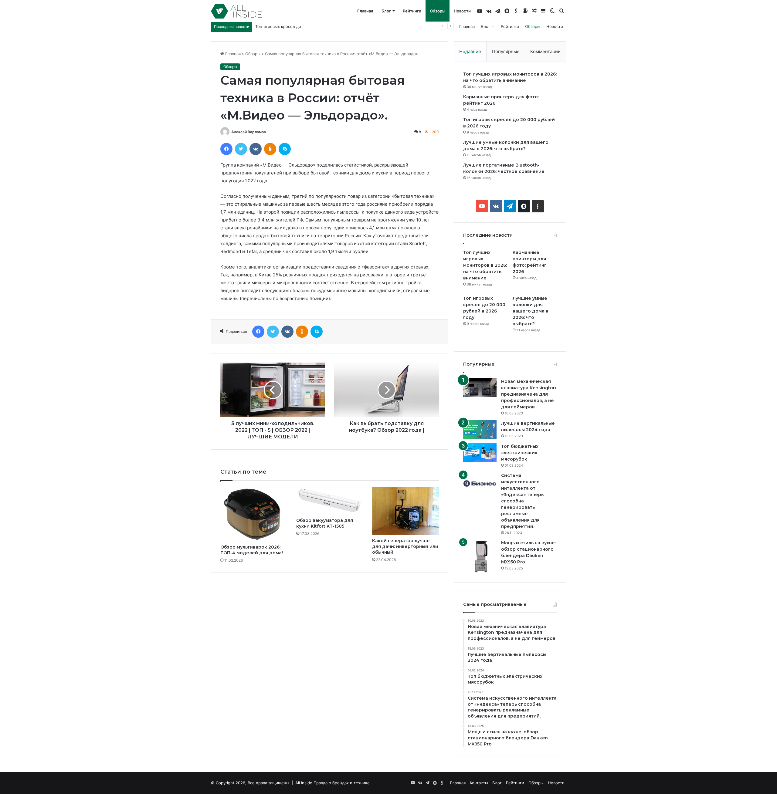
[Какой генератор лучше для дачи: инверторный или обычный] (405, 511)
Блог (386, 10)
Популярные (506, 51)
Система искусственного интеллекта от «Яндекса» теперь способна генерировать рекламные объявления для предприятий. (522, 501)
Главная (365, 10)
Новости (462, 10)
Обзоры (437, 10)
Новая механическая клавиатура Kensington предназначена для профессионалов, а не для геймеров (528, 394)
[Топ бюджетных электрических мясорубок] (480, 452)
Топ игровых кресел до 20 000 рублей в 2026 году (305, 26)
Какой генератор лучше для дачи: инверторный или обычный (405, 546)
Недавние (470, 51)
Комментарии (545, 51)
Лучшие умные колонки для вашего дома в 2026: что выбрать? (530, 311)
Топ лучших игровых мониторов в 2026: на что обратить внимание (485, 265)
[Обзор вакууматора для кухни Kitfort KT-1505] (329, 501)
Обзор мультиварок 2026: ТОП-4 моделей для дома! (251, 550)
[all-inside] (236, 11)
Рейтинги (412, 10)
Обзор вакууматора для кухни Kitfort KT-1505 (324, 523)
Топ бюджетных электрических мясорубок (519, 453)
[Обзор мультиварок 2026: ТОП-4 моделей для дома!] (253, 514)
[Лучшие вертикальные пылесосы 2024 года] (480, 429)
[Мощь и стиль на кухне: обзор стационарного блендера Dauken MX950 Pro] (480, 556)
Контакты (479, 782)
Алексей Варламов (248, 132)
